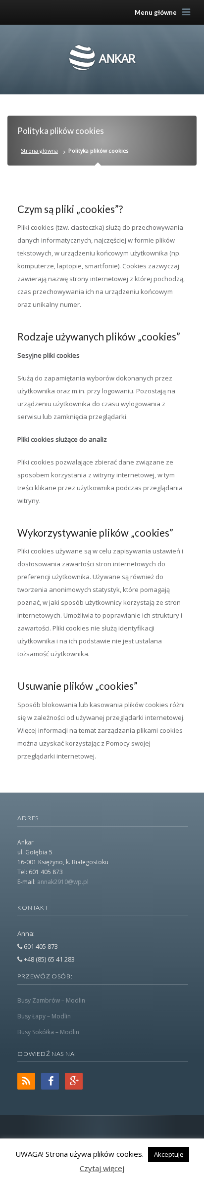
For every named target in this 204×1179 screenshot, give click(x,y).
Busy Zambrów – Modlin (51, 1000)
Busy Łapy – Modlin (44, 1016)
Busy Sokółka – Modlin (48, 1032)
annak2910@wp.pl (63, 882)
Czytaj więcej (102, 1168)
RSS (26, 1081)
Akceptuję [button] (168, 1154)
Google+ (74, 1081)
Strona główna (39, 150)
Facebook (50, 1081)
